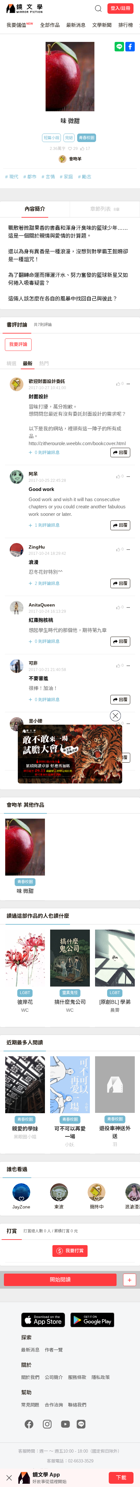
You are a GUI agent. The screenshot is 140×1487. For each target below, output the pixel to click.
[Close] (115, 715)
